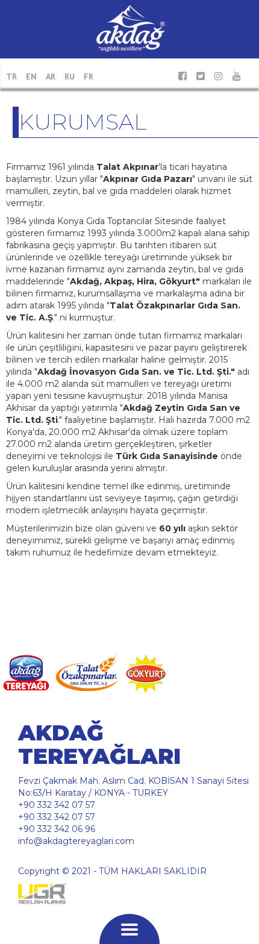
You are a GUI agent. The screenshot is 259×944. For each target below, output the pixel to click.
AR (50, 76)
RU (69, 76)
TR (11, 76)
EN (31, 76)
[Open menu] (129, 931)
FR (88, 76)
